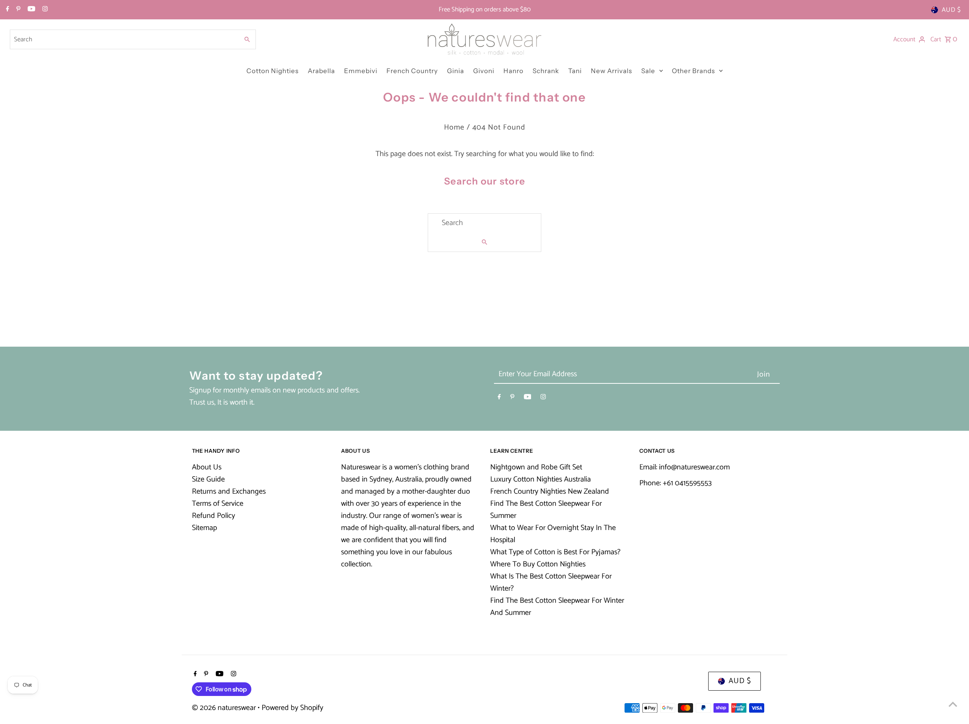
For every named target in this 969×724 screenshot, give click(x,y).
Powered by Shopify (292, 708)
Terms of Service (217, 503)
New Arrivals (611, 71)
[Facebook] (6, 9)
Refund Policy (213, 516)
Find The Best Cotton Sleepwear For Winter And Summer (557, 606)
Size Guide (208, 479)
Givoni (483, 71)
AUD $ (951, 10)
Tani (575, 71)
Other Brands (693, 71)
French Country (412, 71)
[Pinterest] (17, 9)
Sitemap (204, 528)
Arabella (321, 71)
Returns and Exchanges (229, 491)
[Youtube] (30, 9)
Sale (648, 71)
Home (454, 127)
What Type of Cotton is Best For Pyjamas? (555, 552)
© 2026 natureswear (225, 708)
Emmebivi (360, 71)
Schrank (546, 71)
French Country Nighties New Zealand (549, 491)
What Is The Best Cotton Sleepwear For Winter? (551, 582)
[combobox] (124, 39)
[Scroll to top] (952, 704)
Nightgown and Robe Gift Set (536, 467)
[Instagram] (44, 9)
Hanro (513, 71)
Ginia (455, 71)
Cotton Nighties (272, 71)
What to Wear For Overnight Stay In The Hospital (553, 534)
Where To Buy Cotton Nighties (538, 564)
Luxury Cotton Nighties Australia (540, 479)
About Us (206, 467)
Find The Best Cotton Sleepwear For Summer (546, 509)
